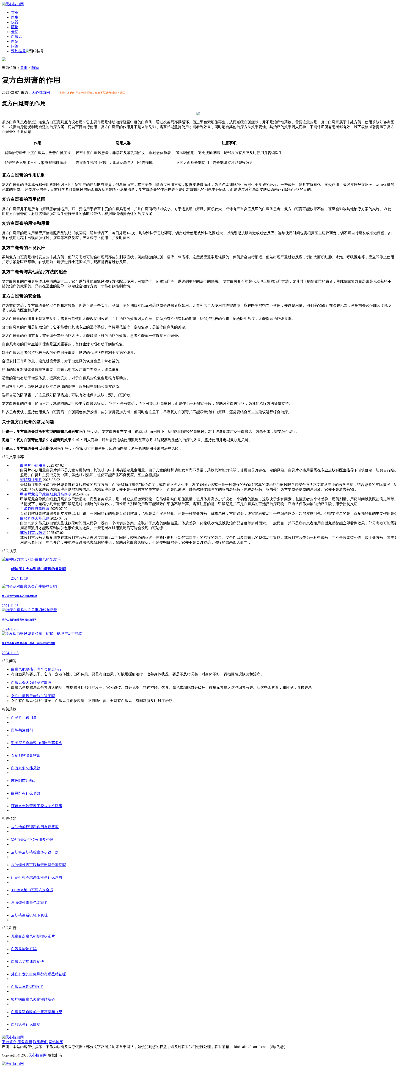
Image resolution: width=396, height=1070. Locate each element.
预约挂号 (18, 51)
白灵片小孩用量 (33, 465)
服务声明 (24, 1042)
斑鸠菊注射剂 (31, 480)
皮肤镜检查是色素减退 (29, 903)
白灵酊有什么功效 (25, 793)
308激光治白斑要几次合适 (32, 890)
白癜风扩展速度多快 (27, 961)
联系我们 (40, 1042)
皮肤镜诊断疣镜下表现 (29, 915)
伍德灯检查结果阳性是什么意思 (36, 877)
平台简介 (9, 1042)
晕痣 (14, 32)
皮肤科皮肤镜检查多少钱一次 (35, 852)
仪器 (14, 22)
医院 (14, 41)
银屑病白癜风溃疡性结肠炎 (33, 999)
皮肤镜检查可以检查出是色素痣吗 (38, 865)
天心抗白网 (41, 92)
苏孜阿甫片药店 (33, 533)
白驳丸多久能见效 (35, 518)
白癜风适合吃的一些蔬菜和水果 (36, 1012)
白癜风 (16, 37)
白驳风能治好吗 (24, 949)
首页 (14, 12)
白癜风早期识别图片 (27, 987)
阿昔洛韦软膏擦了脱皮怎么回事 (36, 806)
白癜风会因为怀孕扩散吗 (31, 683)
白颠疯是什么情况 (25, 1024)
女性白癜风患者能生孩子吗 (33, 696)
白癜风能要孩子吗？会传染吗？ (36, 669)
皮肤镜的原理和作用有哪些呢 (35, 827)
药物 (14, 27)
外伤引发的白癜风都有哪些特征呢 (38, 974)
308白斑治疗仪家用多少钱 (32, 840)
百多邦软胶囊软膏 (35, 509)
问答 (14, 46)
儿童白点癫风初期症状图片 (33, 936)
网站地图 (56, 1042)
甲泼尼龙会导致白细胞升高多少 (46, 494)
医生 (14, 17)
